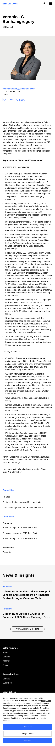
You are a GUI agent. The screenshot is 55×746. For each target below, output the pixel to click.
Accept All (27, 727)
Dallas (5, 94)
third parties (46, 701)
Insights (6, 661)
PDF (12, 99)
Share (22, 100)
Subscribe (7, 683)
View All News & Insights (27, 629)
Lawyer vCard (5, 99)
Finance (6, 497)
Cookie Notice (29, 713)
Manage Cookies (27, 734)
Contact (6, 679)
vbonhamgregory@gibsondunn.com (19, 89)
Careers (6, 657)
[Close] (52, 696)
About (5, 653)
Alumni (6, 665)
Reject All (27, 741)
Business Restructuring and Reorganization (22, 502)
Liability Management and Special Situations (23, 507)
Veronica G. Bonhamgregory (18, 19)
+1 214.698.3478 (12, 92)
